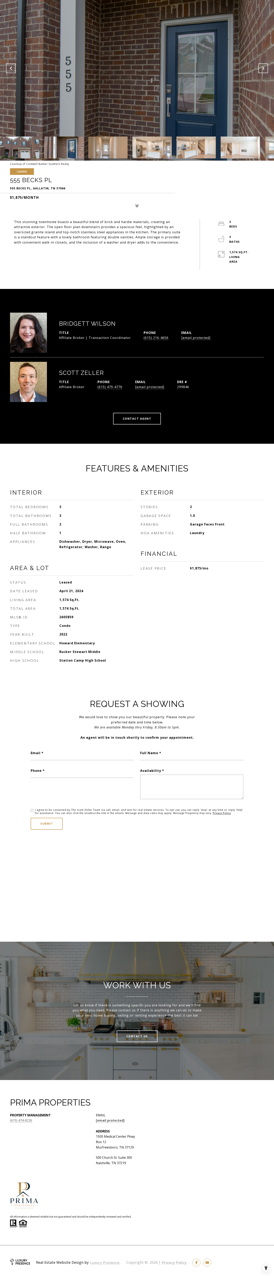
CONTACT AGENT (137, 418)
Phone (36, 770)
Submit (46, 823)
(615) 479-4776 (109, 387)
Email (36, 753)
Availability (150, 770)
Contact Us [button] (137, 1036)
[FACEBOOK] (196, 1263)
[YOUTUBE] (207, 1263)
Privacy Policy (222, 813)
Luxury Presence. (105, 1262)
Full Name (149, 753)
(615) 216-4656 (156, 338)
